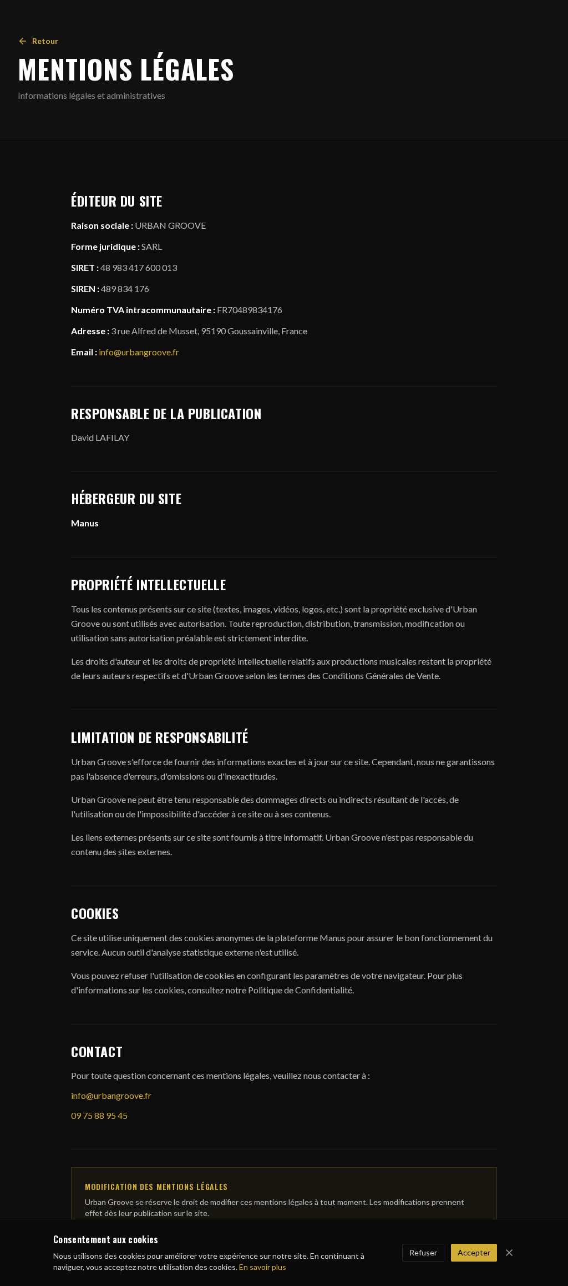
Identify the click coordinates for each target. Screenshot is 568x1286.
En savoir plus (262, 1267)
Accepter (474, 1252)
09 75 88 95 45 (99, 1115)
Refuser (423, 1252)
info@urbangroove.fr (139, 351)
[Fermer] (509, 1252)
